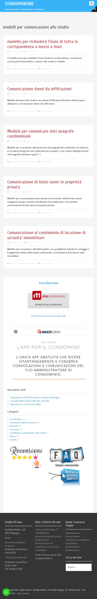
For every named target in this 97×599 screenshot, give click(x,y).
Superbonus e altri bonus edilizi (25, 404)
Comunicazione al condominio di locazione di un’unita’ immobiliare (46, 235)
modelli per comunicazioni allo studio (22, 69)
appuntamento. (45, 558)
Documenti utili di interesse (23, 422)
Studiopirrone (19, 3)
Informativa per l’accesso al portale (48, 316)
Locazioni (14, 429)
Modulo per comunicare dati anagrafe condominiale (40, 134)
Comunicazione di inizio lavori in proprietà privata (44, 184)
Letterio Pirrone (30, 51)
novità (13, 440)
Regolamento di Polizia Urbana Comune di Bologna (35, 397)
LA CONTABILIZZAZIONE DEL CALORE (29, 401)
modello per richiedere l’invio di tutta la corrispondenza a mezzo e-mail (42, 44)
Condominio (16, 419)
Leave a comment (46, 69)
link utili (13, 426)
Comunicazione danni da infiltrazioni (39, 88)
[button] (6, 592)
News (13, 436)
